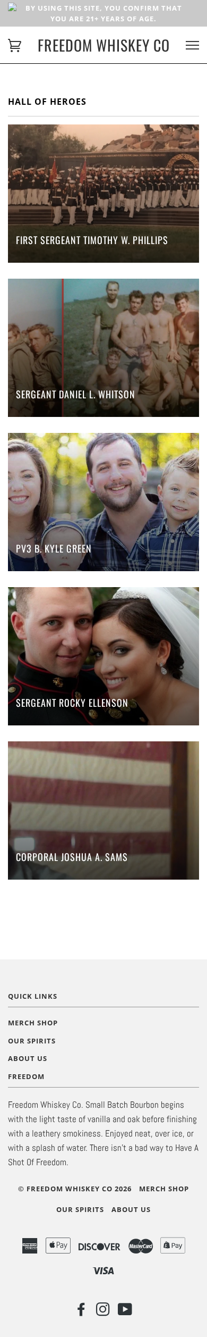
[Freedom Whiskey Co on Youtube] (125, 1312)
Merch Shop (33, 1022)
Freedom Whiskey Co (104, 45)
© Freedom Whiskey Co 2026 (75, 1188)
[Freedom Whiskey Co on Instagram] (103, 1312)
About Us (27, 1058)
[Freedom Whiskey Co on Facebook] (81, 1312)
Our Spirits (32, 1041)
